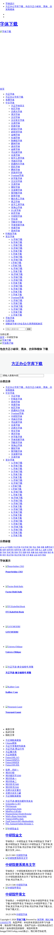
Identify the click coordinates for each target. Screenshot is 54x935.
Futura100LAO (12, 757)
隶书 (40, 555)
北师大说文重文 (13, 790)
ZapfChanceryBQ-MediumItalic (20, 821)
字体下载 (10, 552)
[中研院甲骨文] (13, 888)
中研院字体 (16, 216)
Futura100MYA (13, 760)
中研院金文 (14, 835)
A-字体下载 (16, 239)
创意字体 (17, 550)
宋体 (16, 552)
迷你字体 (15, 146)
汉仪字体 (15, 117)
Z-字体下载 (16, 315)
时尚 (28, 552)
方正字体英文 (17, 106)
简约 (4, 555)
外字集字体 (16, 178)
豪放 (31, 555)
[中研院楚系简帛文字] (17, 858)
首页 (2, 89)
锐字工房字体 (17, 158)
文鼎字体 (15, 184)
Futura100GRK (12, 765)
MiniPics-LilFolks (13, 811)
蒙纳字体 (15, 143)
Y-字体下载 (16, 312)
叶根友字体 (11, 233)
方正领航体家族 (13, 740)
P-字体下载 (16, 283)
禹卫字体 (15, 201)
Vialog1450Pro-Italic (15, 819)
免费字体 (10, 100)
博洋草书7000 (12, 784)
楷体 (45, 552)
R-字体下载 (16, 289)
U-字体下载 (16, 300)
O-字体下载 (16, 280)
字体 (4, 552)
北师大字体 (16, 111)
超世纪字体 (16, 129)
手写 (20, 552)
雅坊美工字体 (17, 199)
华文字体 (15, 431)
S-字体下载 (16, 292)
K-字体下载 (16, 268)
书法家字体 (16, 152)
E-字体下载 (16, 251)
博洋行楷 (10, 773)
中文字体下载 (26, 547)
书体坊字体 (16, 161)
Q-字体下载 (16, 286)
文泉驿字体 (16, 190)
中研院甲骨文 (15, 894)
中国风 (10, 547)
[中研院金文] (12, 828)
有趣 (32, 552)
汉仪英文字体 (17, 120)
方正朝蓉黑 (11, 755)
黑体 (44, 555)
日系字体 (10, 321)
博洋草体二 (11, 781)
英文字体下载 (19, 555)
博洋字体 (15, 114)
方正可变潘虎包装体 (15, 746)
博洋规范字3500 (13, 775)
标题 (41, 552)
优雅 (42, 547)
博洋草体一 (11, 778)
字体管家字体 (17, 225)
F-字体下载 (16, 254)
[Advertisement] (27, 60)
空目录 (14, 219)
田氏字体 (15, 167)
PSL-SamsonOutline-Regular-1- (20, 824)
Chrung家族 (11, 743)
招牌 (24, 552)
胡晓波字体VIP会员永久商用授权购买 (24, 324)
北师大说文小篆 (13, 793)
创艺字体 (15, 108)
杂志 (37, 552)
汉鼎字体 (15, 123)
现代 (49, 552)
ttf (6, 547)
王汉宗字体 (16, 181)
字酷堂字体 (16, 222)
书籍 (38, 547)
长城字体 (15, 137)
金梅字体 (15, 135)
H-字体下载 (16, 260)
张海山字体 (16, 207)
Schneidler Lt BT (13, 804)
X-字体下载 (16, 309)
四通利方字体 (17, 164)
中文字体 (10, 103)
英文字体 (10, 236)
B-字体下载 (16, 242)
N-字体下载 (16, 277)
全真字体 (15, 155)
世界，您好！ (12, 770)
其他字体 (15, 230)
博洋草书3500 (12, 787)
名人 (40, 550)
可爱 (36, 550)
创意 (4, 550)
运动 (36, 555)
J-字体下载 (16, 265)
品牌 (44, 550)
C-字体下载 (16, 245)
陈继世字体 (16, 140)
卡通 (28, 550)
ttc (4, 547)
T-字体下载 (16, 294)
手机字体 (10, 318)
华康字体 (15, 228)
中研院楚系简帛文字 (20, 864)
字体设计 (10, 3)
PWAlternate (11, 806)
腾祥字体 (15, 169)
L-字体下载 (16, 271)
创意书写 (10, 550)
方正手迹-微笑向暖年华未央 (19, 801)
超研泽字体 (16, 132)
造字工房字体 (17, 204)
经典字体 (15, 126)
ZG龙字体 (16, 210)
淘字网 (40, 919)
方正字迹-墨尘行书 (15, 749)
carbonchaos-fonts (13, 809)
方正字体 (10, 94)
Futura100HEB (12, 762)
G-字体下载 (16, 257)
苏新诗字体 (16, 172)
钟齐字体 (15, 213)
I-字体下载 (16, 262)
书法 (34, 547)
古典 (32, 550)
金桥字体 (15, 149)
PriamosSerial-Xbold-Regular (18, 814)
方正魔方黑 (11, 752)
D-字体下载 (16, 248)
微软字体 (15, 187)
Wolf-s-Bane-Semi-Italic (16, 816)
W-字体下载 (17, 306)
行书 (27, 555)
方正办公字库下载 (14, 97)
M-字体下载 (17, 274)
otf (1, 547)
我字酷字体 (16, 193)
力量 (24, 550)
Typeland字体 (17, 175)
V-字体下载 (16, 303)
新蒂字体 (15, 196)
